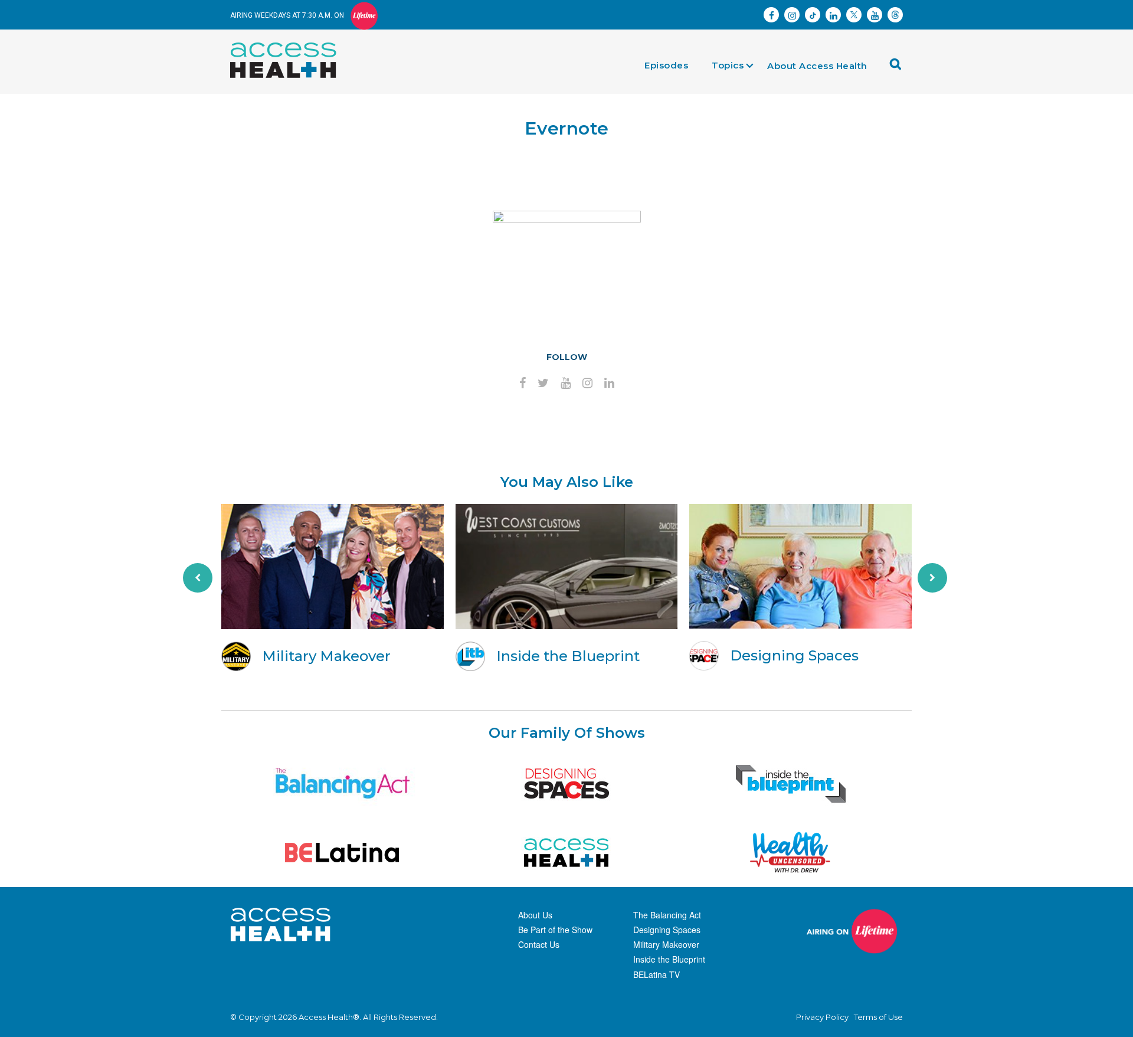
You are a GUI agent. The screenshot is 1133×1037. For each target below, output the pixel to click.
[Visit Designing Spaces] (566, 783)
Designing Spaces (666, 929)
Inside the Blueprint (669, 959)
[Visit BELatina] (342, 852)
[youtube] (566, 384)
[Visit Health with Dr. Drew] (790, 852)
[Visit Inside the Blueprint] (790, 783)
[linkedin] (609, 384)
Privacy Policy (822, 1017)
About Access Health (817, 65)
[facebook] (522, 384)
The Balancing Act (667, 915)
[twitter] (543, 384)
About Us (535, 915)
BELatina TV (656, 974)
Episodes (666, 65)
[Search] (898, 68)
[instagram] (587, 384)
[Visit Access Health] (566, 852)
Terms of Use (878, 1017)
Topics (728, 65)
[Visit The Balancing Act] (342, 783)
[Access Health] (289, 45)
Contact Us (538, 944)
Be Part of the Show (555, 929)
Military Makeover (666, 944)
